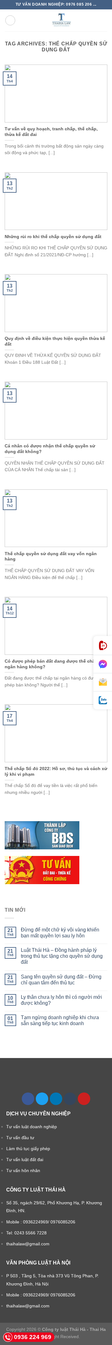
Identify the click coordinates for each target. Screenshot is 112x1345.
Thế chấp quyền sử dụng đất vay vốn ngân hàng (51, 556)
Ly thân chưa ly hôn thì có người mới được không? (61, 1000)
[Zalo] (102, 700)
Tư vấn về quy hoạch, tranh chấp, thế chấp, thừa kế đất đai (51, 132)
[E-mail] (102, 682)
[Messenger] (102, 664)
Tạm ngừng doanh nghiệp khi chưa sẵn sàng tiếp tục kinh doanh (60, 1020)
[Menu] (10, 20)
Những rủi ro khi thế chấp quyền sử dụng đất (53, 236)
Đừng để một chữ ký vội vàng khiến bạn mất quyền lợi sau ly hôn (60, 932)
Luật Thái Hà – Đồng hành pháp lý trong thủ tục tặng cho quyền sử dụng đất (62, 956)
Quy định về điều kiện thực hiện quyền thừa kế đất (55, 341)
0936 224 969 (32, 1337)
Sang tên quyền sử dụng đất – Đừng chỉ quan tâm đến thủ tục (61, 979)
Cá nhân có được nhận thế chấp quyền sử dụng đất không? (50, 449)
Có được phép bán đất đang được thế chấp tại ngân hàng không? (54, 664)
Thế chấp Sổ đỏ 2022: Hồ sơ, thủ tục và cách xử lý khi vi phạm (56, 771)
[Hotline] (102, 645)
